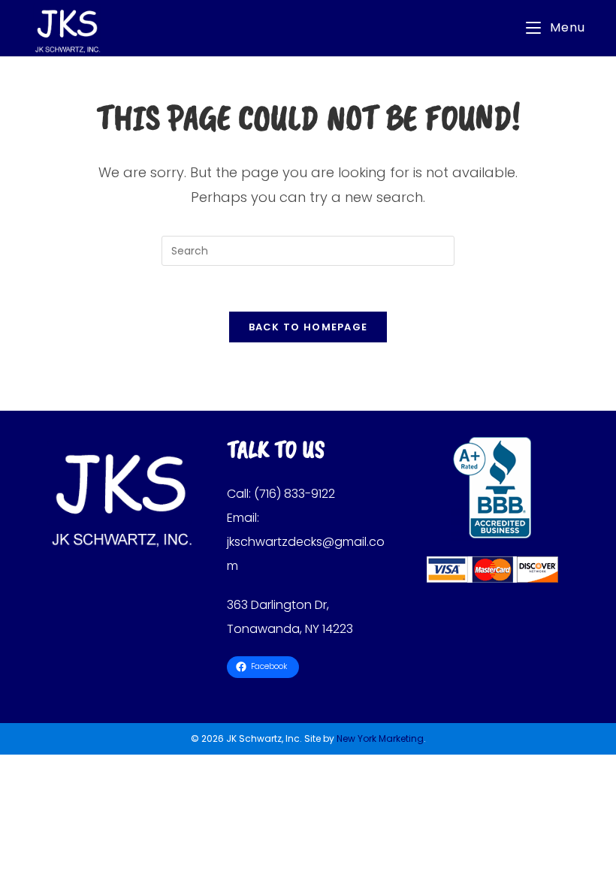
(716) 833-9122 (294, 493)
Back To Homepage (308, 327)
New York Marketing (380, 738)
